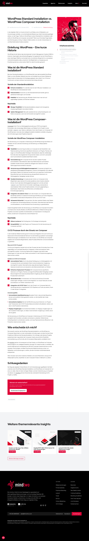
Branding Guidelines (76, 496)
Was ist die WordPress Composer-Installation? (68, 54)
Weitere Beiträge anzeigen (16, 458)
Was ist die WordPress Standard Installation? (68, 49)
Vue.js (57, 496)
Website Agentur (65, 521)
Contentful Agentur (24, 523)
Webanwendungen (61, 485)
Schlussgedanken (63, 62)
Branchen (73, 485)
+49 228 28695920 (14, 514)
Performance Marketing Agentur (56, 521)
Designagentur (27, 521)
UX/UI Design (59, 504)
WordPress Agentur (50, 523)
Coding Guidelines (76, 493)
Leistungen (58, 481)
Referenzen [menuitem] (61, 3)
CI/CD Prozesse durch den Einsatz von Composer (68, 59)
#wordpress (11, 399)
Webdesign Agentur (46, 521)
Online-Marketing (60, 501)
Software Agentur (38, 521)
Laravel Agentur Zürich (68, 523)
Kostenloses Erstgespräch (18, 390)
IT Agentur (33, 521)
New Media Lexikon (76, 490)
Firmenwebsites (60, 487)
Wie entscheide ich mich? (64, 61)
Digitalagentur (10, 521)
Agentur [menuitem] (53, 3)
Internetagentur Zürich (59, 523)
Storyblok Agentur (10, 523)
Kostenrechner (75, 504)
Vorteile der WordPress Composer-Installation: (69, 55)
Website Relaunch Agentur (74, 521)
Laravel (58, 493)
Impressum (67, 514)
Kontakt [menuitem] (84, 3)
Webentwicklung (48, 27)
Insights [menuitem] (70, 3)
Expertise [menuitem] (45, 3)
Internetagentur (21, 521)
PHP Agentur (31, 523)
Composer (10, 126)
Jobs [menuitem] (77, 3)
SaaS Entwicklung (37, 523)
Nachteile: (63, 52)
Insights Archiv (75, 487)
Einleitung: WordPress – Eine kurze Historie (67, 48)
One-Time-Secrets (76, 498)
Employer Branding (61, 490)
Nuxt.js (57, 498)
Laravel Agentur (44, 523)
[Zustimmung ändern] (3, 538)
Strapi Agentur (17, 523)
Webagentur (15, 521)
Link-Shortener (75, 501)
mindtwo (12, 342)
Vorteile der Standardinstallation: (67, 51)
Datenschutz (59, 514)
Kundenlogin (76, 514)
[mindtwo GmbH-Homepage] (6, 3)
